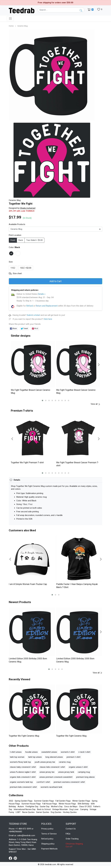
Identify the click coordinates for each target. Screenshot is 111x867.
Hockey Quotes (70, 812)
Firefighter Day (32, 806)
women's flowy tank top (20, 762)
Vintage (93, 809)
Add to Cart (55, 281)
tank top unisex (35, 757)
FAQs (68, 833)
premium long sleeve (85, 777)
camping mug (84, 772)
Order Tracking (72, 839)
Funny (11, 812)
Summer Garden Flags (44, 801)
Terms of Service (49, 833)
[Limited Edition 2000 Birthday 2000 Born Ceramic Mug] (79, 631)
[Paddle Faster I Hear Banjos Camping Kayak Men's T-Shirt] (79, 559)
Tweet (25, 328)
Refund (29, 306)
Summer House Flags (31, 803)
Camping (84, 809)
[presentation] (14, 364)
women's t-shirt (68, 752)
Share (14, 328)
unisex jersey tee (47, 772)
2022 (11, 801)
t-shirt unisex (16, 752)
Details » (41, 294)
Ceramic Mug (22, 26)
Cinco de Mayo (70, 806)
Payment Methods (49, 849)
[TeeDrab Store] (21, 10)
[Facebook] (11, 858)
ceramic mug (65, 762)
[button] (42, 400)
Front (13, 240)
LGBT (18, 812)
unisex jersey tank (66, 772)
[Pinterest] (15, 858)
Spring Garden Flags (23, 801)
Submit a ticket (33, 315)
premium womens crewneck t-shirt (69, 782)
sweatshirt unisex (49, 752)
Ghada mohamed (27, 208)
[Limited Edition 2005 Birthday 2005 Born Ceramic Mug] (32, 631)
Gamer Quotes (42, 812)
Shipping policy (47, 844)
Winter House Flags (67, 803)
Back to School (44, 809)
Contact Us (71, 828)
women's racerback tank (51, 787)
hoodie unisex (31, 752)
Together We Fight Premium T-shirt (27, 462)
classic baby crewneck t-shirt (23, 767)
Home (11, 26)
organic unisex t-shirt (78, 767)
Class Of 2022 (85, 806)
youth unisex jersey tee (45, 762)
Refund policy (47, 839)
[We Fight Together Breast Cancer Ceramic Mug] (33, 364)
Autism (21, 806)
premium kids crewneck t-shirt (23, 787)
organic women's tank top (21, 782)
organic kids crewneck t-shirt (23, 777)
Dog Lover (74, 809)
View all (94, 404)
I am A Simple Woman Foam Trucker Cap (28, 584)
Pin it (36, 328)
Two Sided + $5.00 (34, 240)
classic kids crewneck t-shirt (52, 767)
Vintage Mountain (60, 809)
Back (21, 240)
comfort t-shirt (43, 782)
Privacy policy (47, 828)
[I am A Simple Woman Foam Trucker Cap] (32, 559)
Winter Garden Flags (81, 801)
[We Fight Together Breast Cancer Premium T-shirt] (78, 438)
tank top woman (17, 757)
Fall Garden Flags (63, 801)
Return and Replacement (47, 306)
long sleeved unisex (54, 757)
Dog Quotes (56, 812)
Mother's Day (57, 806)
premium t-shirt (73, 757)
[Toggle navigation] (10, 18)
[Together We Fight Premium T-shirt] (33, 438)
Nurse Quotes (28, 812)
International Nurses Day (24, 809)
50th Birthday (83, 803)
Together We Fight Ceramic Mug (24, 736)
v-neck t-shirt (84, 752)
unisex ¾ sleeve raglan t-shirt (23, 772)
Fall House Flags (49, 803)
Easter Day (44, 806)
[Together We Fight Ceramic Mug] (32, 709)
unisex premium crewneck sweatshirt (55, 777)
